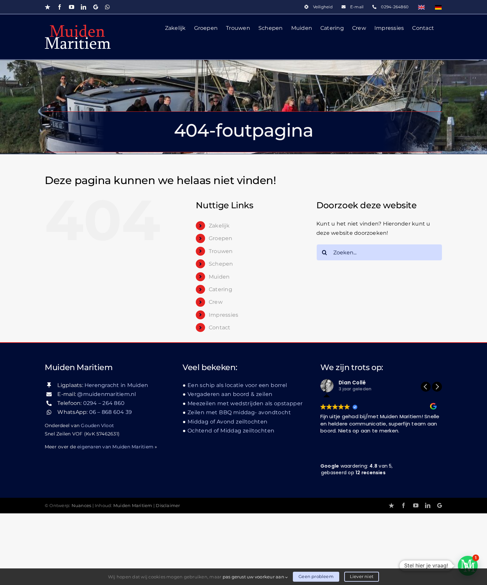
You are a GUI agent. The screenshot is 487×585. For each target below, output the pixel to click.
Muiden (219, 277)
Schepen (221, 264)
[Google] (439, 505)
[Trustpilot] (391, 505)
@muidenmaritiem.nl (106, 394)
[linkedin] (427, 505)
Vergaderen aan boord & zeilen (230, 394)
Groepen (221, 238)
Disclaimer (168, 505)
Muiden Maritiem (132, 505)
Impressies (223, 315)
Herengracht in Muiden (116, 385)
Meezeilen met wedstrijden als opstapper (245, 403)
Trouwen (221, 251)
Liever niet (361, 576)
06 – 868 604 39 (110, 412)
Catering (220, 289)
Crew (216, 302)
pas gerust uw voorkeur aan (254, 576)
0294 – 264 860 (104, 403)
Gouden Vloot (97, 425)
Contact (220, 327)
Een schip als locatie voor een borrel (237, 385)
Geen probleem (316, 576)
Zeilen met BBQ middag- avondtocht (239, 412)
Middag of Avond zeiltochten (228, 422)
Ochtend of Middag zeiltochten (231, 430)
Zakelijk (219, 226)
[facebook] (403, 505)
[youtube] (415, 505)
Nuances (81, 505)
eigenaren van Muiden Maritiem (115, 447)
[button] (437, 387)
